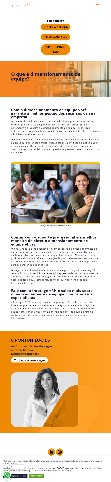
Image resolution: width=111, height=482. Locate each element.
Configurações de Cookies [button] (15, 476)
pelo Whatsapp (57, 27)
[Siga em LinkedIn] (51, 452)
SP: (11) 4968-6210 (55, 49)
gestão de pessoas (63, 149)
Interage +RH (20, 302)
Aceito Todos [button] (36, 475)
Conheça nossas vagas (29, 360)
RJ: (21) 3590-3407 (55, 36)
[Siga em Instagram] (59, 452)
